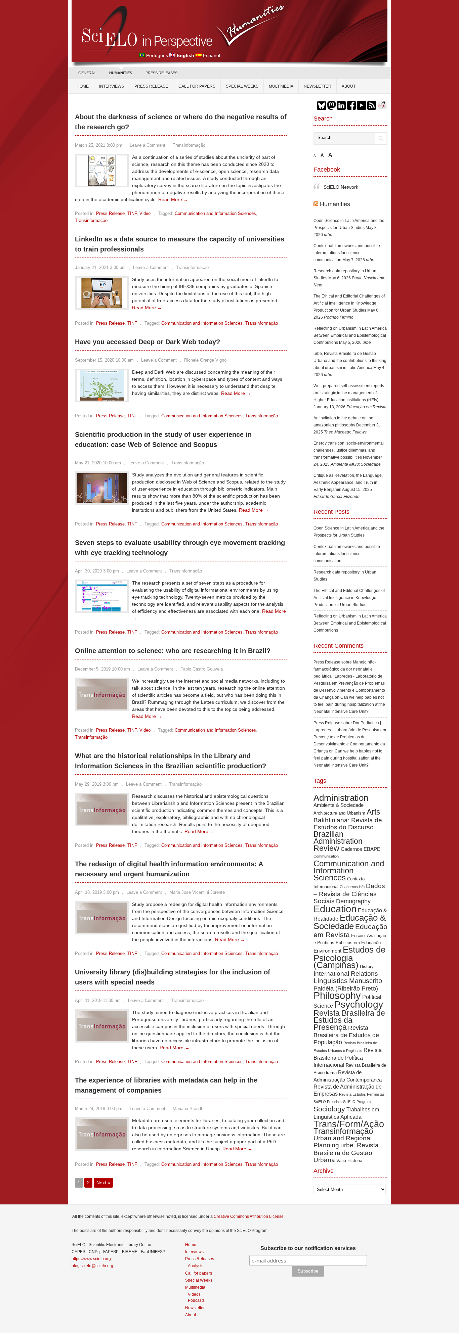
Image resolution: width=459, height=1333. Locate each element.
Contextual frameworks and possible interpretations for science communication (347, 252)
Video (145, 213)
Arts (373, 812)
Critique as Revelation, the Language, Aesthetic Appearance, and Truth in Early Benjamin (348, 482)
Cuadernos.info (352, 887)
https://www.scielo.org (91, 1258)
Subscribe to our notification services (308, 1248)
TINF (132, 213)
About (349, 86)
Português (157, 55)
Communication (326, 856)
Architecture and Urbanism (339, 813)
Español (211, 55)
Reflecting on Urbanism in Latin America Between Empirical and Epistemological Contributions (350, 335)
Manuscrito (365, 980)
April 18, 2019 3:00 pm (97, 892)
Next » (103, 1182)
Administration (341, 798)
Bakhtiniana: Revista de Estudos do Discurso (348, 824)
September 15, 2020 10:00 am (104, 360)
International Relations (346, 973)
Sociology (329, 1109)
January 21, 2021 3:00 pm (100, 267)
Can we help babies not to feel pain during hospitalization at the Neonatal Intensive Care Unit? (349, 704)
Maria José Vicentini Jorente (197, 892)
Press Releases (199, 1258)
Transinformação (189, 145)
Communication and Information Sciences (215, 213)
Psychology (358, 1004)
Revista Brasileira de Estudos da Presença (349, 1020)
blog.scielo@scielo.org (92, 1265)
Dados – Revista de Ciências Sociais (349, 893)
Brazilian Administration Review (338, 841)
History (367, 966)
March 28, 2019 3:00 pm (98, 1108)
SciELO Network (341, 187)
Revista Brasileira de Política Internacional (348, 1057)
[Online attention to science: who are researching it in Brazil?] (102, 707)
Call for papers (196, 86)
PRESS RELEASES (161, 73)
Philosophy (337, 995)
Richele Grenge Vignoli (206, 360)
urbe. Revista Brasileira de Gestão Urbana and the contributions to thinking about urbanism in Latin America (350, 360)
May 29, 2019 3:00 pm (97, 784)
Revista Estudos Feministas (362, 1094)
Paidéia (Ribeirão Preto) (346, 988)
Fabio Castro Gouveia (201, 669)
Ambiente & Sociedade (339, 805)
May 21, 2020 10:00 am (98, 462)
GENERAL (87, 73)
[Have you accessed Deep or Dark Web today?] (102, 399)
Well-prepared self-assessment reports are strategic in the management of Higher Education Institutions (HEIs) (349, 392)
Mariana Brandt (187, 1108)
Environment (327, 951)
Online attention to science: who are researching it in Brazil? (172, 650)
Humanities (335, 204)
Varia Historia (349, 1160)
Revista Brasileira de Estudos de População (346, 1035)
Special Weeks (242, 86)
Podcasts (196, 1300)
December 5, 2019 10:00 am (102, 669)
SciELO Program (357, 1102)
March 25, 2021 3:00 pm (98, 145)
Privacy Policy (315, 1325)
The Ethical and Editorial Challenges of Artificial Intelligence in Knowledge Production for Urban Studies (349, 303)
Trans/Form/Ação (349, 1124)
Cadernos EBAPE (360, 849)
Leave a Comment (147, 145)
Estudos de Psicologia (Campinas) (349, 957)
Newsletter (317, 86)
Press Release (151, 86)
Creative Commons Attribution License (249, 1216)
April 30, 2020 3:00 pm (97, 570)
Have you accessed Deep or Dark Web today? (147, 342)
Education (335, 908)
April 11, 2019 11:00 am (98, 1000)
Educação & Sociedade (350, 922)
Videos (194, 1294)
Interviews (111, 86)
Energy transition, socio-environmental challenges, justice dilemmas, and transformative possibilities (349, 450)
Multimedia (281, 86)
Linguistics (331, 980)
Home (83, 86)
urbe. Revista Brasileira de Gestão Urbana (346, 1152)
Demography (353, 901)
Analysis (195, 1265)
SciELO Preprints (328, 1102)
